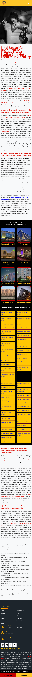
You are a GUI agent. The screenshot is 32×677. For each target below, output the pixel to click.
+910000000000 (9, 634)
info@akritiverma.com (11, 640)
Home (2, 610)
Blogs (18, 613)
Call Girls (3, 613)
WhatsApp (24, 675)
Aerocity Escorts (5, 131)
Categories (3, 615)
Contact (3, 623)
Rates (2, 621)
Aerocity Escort (20, 610)
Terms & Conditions (21, 621)
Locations (3, 618)
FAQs (18, 615)
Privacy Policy (20, 618)
